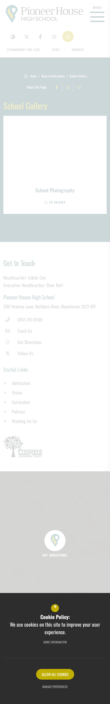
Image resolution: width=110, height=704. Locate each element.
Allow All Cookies (55, 674)
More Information (55, 642)
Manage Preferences (55, 686)
